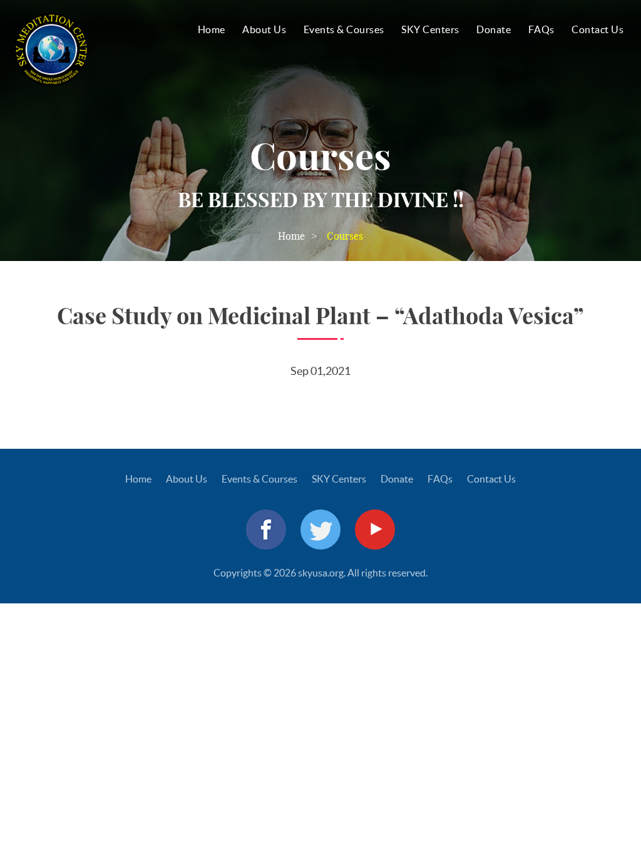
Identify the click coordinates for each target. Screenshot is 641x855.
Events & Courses (344, 29)
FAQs (541, 29)
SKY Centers (430, 29)
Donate (493, 29)
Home (211, 29)
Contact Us (597, 29)
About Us (264, 29)
